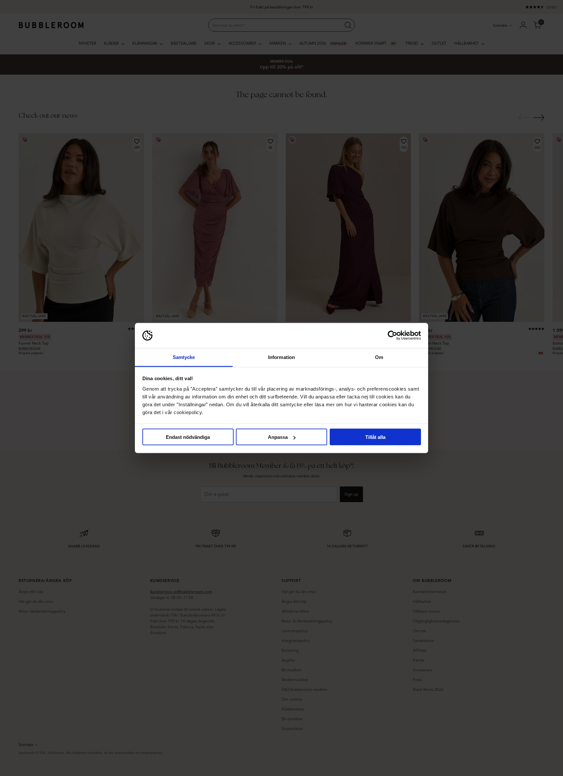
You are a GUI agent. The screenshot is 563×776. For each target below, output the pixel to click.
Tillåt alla (375, 437)
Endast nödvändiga (188, 437)
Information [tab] (281, 357)
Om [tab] (379, 357)
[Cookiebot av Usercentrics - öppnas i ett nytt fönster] (392, 335)
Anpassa (278, 437)
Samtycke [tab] (184, 357)
